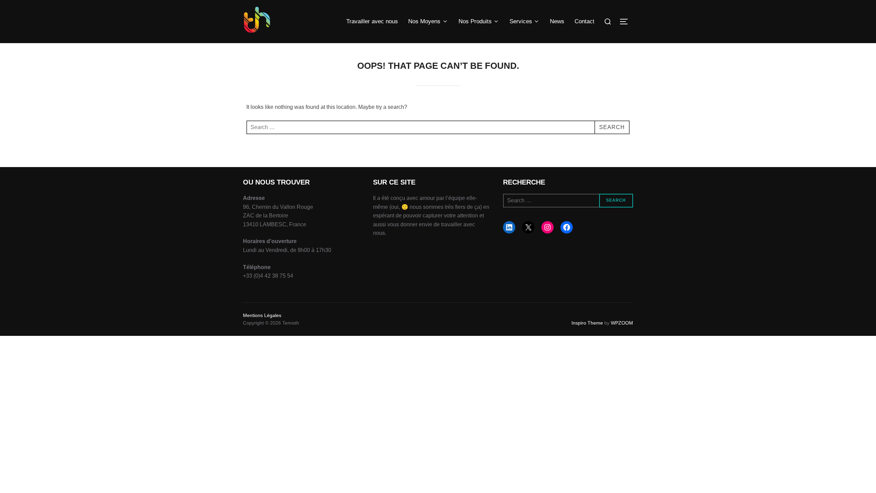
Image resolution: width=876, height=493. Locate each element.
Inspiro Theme (587, 323)
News (557, 21)
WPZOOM (622, 323)
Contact (584, 21)
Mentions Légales (262, 315)
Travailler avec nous (372, 21)
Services (521, 21)
